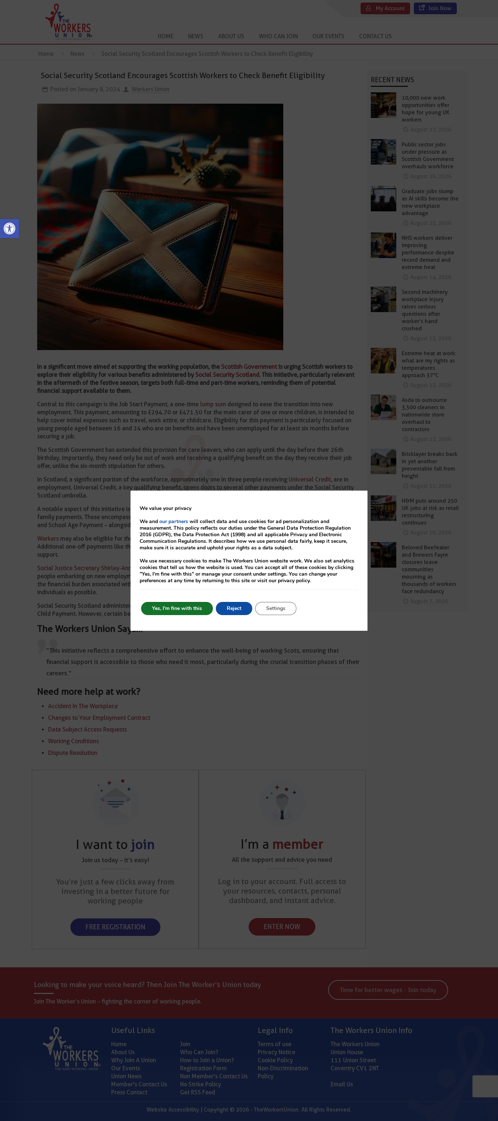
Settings (275, 608)
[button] (9, 228)
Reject (234, 608)
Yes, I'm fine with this (177, 608)
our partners (173, 521)
